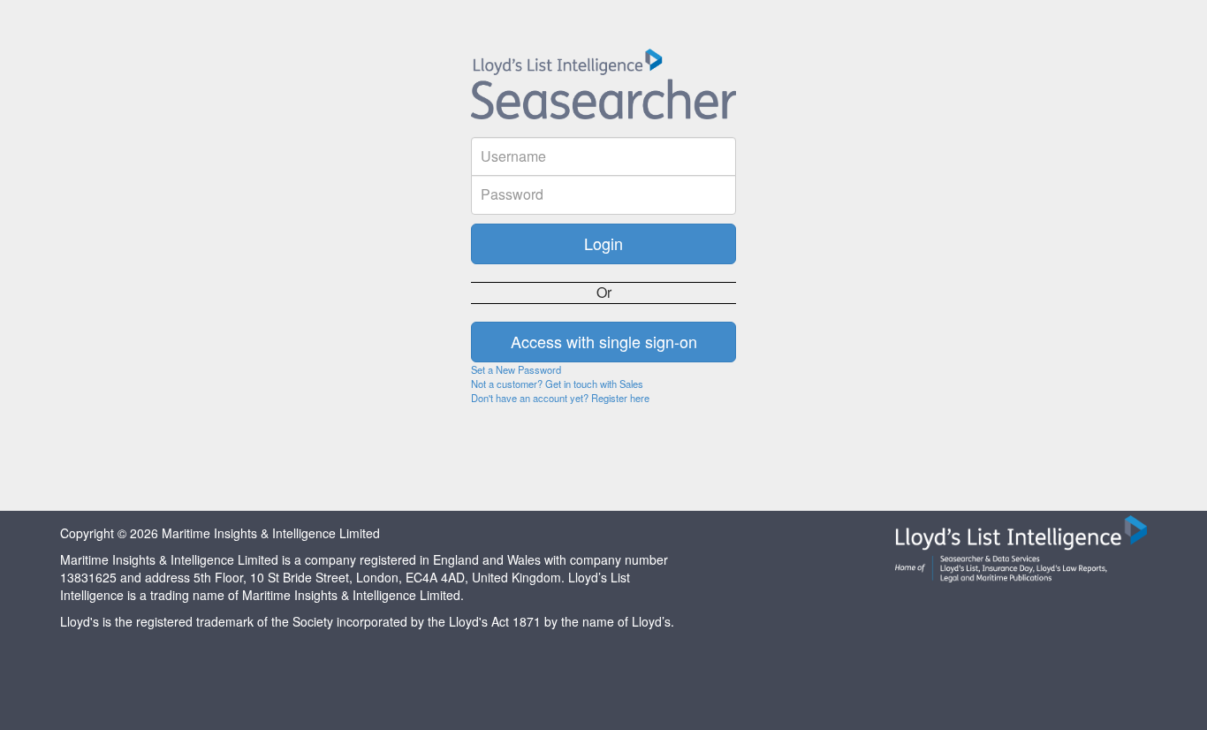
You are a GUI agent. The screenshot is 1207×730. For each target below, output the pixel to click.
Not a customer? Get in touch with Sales (557, 383)
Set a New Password (516, 369)
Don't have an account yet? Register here (560, 398)
